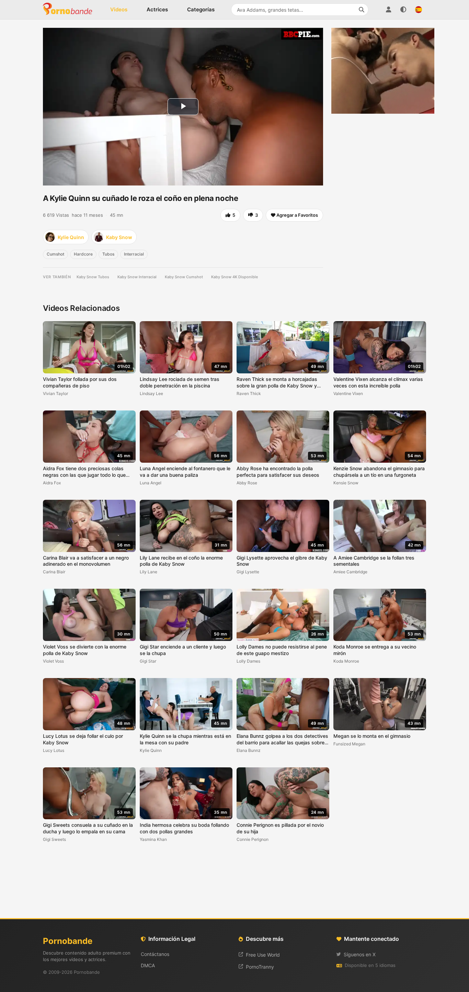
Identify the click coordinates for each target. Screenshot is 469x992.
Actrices (157, 9)
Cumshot (55, 254)
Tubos (108, 254)
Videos (118, 9)
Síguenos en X (360, 954)
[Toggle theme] (403, 9)
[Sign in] (388, 9)
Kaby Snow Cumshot (184, 276)
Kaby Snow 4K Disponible (234, 276)
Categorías (201, 9)
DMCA (148, 965)
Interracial (134, 254)
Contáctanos (155, 954)
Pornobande (70, 9)
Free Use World (263, 955)
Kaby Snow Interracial (137, 276)
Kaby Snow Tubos (93, 276)
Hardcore (83, 254)
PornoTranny (260, 967)
